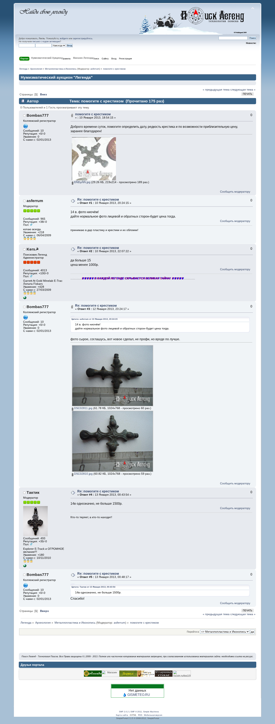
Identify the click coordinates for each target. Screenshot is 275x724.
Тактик (33, 492)
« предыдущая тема (216, 89)
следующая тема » (242, 89)
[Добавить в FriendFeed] (101, 646)
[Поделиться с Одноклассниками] (152, 646)
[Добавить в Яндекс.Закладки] (115, 646)
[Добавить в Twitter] (94, 646)
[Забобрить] (166, 646)
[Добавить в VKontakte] (123, 646)
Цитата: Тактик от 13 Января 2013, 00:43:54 (93, 587)
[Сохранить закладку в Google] (159, 646)
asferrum (94, 69)
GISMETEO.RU (138, 694)
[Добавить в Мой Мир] (130, 646)
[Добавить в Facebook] (108, 646)
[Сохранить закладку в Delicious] (144, 646)
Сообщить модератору (235, 191)
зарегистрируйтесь (82, 38)
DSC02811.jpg (82, 408)
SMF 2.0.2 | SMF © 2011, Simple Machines (139, 712)
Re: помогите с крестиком (98, 199)
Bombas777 (38, 115)
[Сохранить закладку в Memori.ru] (173, 646)
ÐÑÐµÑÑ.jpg (81, 182)
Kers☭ (33, 249)
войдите (64, 38)
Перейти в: (193, 631)
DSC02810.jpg (83, 473)
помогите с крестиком (93, 114)
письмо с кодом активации (46, 41)
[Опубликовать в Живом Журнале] (137, 646)
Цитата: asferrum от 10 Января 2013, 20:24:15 (94, 319)
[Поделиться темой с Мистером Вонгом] (181, 646)
